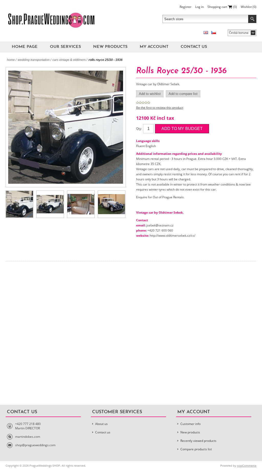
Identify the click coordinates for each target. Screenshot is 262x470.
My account (154, 47)
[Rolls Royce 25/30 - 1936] (19, 204)
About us (101, 424)
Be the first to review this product (159, 107)
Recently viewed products (198, 441)
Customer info (190, 424)
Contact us (194, 47)
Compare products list (196, 449)
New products (110, 47)
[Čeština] (214, 32)
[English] (206, 32)
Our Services (65, 47)
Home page (25, 47)
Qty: (139, 128)
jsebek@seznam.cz (159, 225)
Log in (199, 7)
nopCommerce (246, 465)
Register (185, 7)
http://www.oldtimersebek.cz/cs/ (172, 235)
